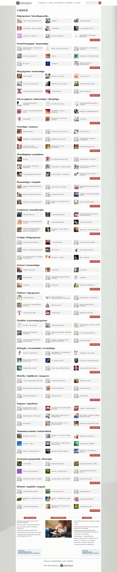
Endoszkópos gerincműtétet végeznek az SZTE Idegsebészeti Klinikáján (27, 521)
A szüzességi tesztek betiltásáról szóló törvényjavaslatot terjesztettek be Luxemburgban (86, 527)
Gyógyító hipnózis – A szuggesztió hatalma (83, 536)
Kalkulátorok (60, 3)
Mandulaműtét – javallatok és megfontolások (84, 542)
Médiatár (69, 3)
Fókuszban (42, 3)
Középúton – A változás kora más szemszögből (84, 540)
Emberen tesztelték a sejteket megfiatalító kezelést (28, 524)
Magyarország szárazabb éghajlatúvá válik (27, 530)
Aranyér (76, 524)
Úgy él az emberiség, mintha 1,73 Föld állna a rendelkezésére (27, 527)
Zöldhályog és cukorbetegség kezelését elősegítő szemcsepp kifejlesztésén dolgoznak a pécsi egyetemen (86, 531)
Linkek (64, 561)
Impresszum (47, 561)
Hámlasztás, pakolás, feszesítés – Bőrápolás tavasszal (86, 538)
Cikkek (51, 3)
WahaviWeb (70, 561)
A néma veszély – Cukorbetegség (81, 534)
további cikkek (94, 40)
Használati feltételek (56, 561)
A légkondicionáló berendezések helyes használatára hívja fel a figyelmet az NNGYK (29, 535)
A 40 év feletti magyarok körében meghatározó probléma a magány (87, 521)
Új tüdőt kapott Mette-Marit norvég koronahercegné (29, 532)
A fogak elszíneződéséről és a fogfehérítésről (84, 544)
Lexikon (77, 3)
